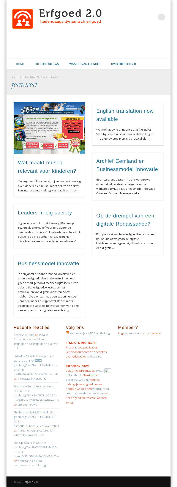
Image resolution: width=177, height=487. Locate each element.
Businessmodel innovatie (48, 263)
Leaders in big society (45, 213)
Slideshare (94, 356)
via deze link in (132, 333)
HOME (20, 64)
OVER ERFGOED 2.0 (123, 64)
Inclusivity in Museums (32, 379)
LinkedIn (165, 53)
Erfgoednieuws (27, 405)
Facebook (103, 53)
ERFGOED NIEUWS (47, 64)
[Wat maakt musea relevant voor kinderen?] (49, 128)
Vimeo (139, 53)
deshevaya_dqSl (24, 335)
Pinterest (121, 53)
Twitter (112, 53)
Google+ (156, 53)
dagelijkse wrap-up (78, 380)
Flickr (130, 53)
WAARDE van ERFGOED (85, 64)
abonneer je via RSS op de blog (89, 333)
